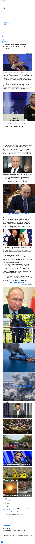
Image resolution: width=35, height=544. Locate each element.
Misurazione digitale (7, 500)
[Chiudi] (4, 8)
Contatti (5, 499)
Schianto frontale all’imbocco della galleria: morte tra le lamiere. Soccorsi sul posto (17, 448)
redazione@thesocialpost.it (22, 515)
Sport (5, 24)
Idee (5, 16)
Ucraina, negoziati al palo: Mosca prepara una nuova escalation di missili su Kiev (17, 214)
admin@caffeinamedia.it (6, 509)
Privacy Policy (4, 503)
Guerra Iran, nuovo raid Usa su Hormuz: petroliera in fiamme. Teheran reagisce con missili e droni (22, 357)
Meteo (4, 494)
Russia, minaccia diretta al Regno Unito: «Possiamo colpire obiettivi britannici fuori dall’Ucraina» (17, 122)
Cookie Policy (8, 503)
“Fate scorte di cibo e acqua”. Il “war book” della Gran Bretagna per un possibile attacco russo (16, 432)
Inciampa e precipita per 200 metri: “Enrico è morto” (12, 480)
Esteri (5, 18)
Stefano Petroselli (8, 49)
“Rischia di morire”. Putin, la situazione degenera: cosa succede (22, 300)
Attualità (5, 21)
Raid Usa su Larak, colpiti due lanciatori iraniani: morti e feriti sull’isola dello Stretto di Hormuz (22, 387)
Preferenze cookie (7, 501)
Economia (5, 22)
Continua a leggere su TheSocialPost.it (17, 282)
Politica (5, 17)
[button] (2, 542)
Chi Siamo (5, 498)
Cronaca (3, 38)
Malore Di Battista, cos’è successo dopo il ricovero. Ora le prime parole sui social (16, 464)
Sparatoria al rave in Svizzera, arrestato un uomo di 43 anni (22, 328)
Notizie (4, 479)
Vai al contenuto (2, 0)
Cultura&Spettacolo (7, 23)
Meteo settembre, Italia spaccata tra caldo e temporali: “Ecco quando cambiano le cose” (17, 496)
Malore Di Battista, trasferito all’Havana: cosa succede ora (13, 417)
